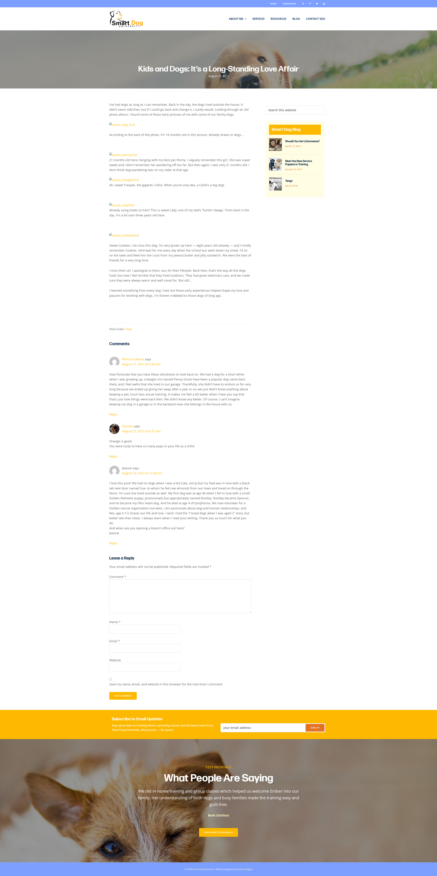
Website (115, 660)
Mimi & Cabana (133, 359)
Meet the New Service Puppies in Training (298, 163)
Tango (289, 181)
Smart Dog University (203, 869)
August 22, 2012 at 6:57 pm (141, 431)
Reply (113, 414)
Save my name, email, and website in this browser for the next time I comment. (166, 684)
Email (114, 641)
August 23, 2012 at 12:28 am (142, 473)
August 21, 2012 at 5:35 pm (141, 364)
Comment (117, 577)
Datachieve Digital (243, 869)
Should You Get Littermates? (302, 141)
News (128, 329)
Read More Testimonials (218, 832)
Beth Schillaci (218, 815)
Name (115, 622)
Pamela (127, 426)
